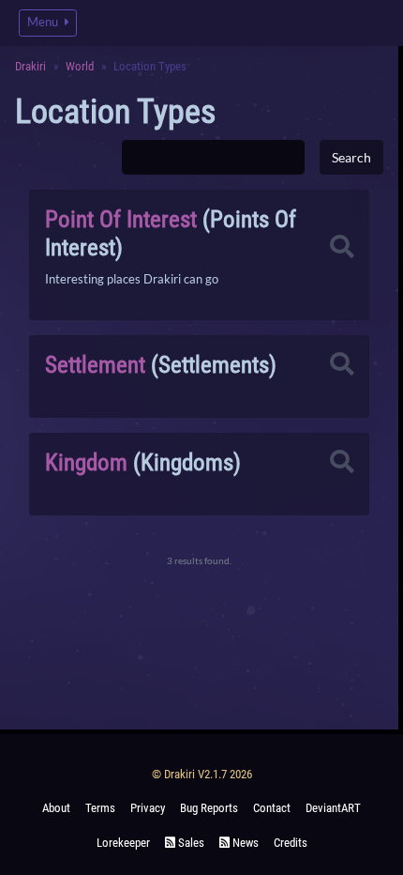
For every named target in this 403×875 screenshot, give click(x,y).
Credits (290, 843)
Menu (44, 22)
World (80, 66)
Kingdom (86, 462)
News (244, 843)
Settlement (95, 364)
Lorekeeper (123, 843)
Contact (272, 808)
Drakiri (30, 66)
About (56, 808)
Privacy (147, 808)
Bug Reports (209, 808)
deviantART (333, 808)
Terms (100, 808)
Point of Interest (121, 219)
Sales (189, 843)
